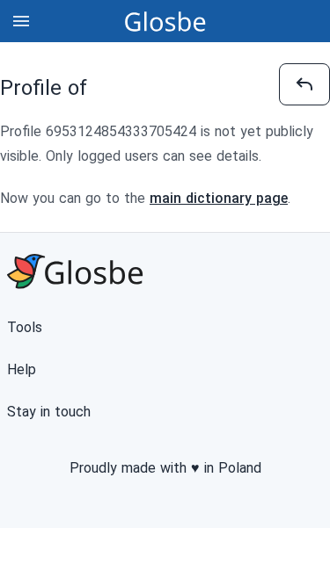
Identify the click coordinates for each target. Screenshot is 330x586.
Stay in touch (49, 411)
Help (21, 369)
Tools (24, 327)
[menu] (21, 21)
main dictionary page (219, 198)
